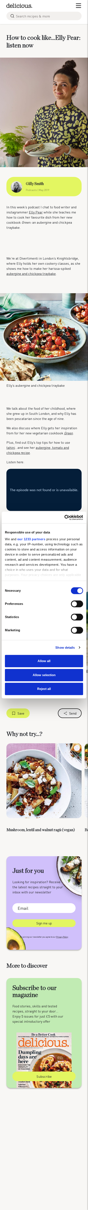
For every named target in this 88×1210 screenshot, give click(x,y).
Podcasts (31, 190)
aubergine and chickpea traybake (31, 273)
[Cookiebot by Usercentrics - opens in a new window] (64, 517)
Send (72, 713)
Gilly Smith (35, 184)
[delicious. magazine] (19, 6)
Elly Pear (36, 212)
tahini (10, 447)
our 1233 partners (31, 539)
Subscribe (44, 1076)
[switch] (77, 603)
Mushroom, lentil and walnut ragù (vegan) (40, 830)
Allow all (44, 661)
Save (21, 713)
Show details (65, 647)
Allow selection (44, 675)
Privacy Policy (62, 937)
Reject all (44, 689)
